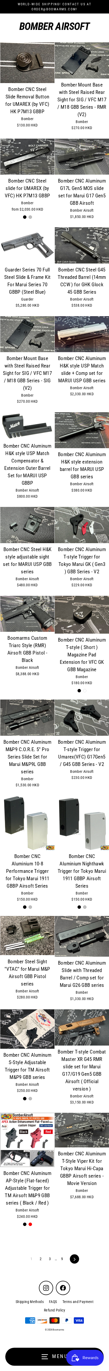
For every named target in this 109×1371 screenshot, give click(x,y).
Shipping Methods (30, 1302)
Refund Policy (54, 1310)
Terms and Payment (78, 1302)
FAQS (53, 1302)
